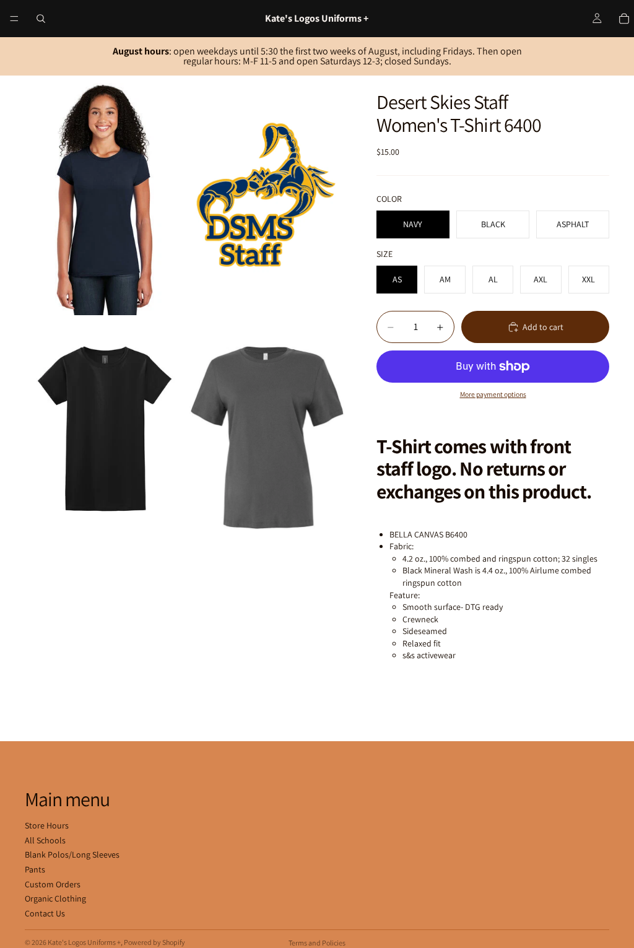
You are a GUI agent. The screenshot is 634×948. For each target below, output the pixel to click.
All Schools (45, 840)
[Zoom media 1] (105, 195)
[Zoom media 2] (267, 195)
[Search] (40, 18)
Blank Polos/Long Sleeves (72, 854)
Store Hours (47, 825)
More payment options (493, 394)
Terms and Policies (317, 942)
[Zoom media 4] (267, 437)
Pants (35, 869)
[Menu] (14, 18)
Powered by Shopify (154, 942)
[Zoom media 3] (105, 437)
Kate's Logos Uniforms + (84, 942)
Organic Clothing (55, 898)
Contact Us (45, 913)
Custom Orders (52, 884)
